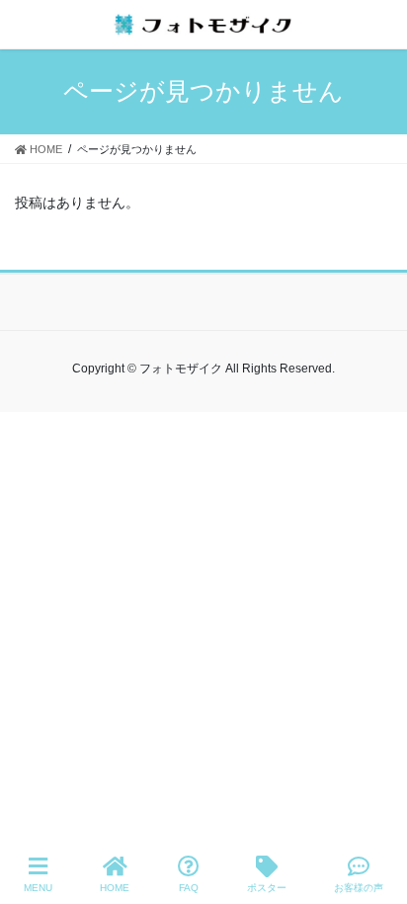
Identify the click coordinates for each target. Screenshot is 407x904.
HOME (114, 887)
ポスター (266, 887)
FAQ (189, 887)
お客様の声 (358, 887)
